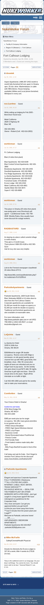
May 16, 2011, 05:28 (10, 397)
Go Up (5, 572)
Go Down (6, 67)
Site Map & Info (9, 584)
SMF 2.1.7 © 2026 (13, 600)
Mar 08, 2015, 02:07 (10, 544)
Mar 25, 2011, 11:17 (10, 338)
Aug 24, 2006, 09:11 (10, 263)
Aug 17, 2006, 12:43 (10, 232)
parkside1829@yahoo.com (14, 527)
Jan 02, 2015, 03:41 (13, 473)
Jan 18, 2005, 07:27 (10, 147)
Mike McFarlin (13, 537)
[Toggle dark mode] (36, 17)
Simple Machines (25, 600)
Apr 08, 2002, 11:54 (10, 77)
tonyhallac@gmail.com (13, 324)
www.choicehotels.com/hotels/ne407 (18, 459)
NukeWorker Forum (15, 29)
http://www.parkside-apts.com (15, 319)
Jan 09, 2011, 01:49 (13, 291)
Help (12, 598)
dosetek (10, 73)
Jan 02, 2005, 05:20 (10, 107)
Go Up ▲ (30, 598)
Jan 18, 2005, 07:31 (10, 204)
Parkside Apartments (16, 469)
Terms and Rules (20, 598)
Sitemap (34, 600)
